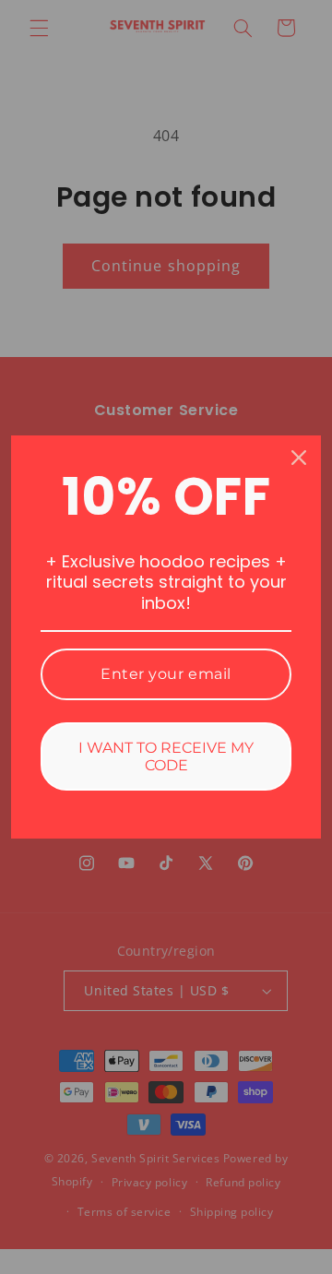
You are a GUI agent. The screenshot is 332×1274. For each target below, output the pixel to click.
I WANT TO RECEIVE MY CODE (166, 756)
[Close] (299, 457)
